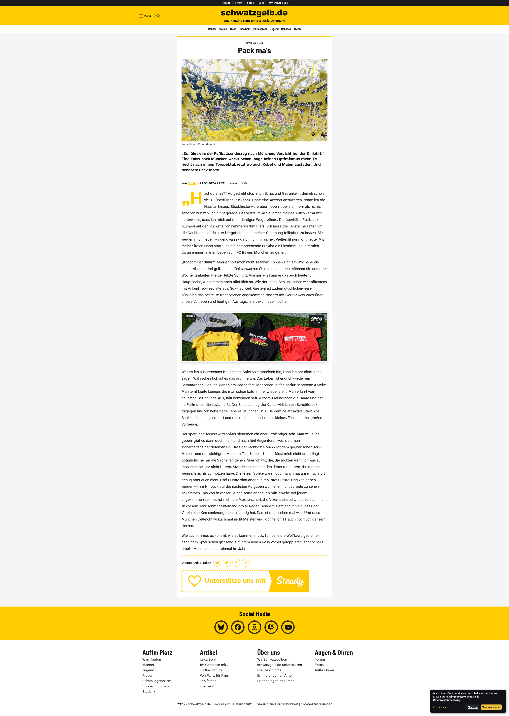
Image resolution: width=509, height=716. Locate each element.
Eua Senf (207, 686)
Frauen (223, 29)
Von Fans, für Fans (214, 675)
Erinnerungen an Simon (275, 681)
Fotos (250, 2)
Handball (286, 29)
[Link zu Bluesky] (221, 627)
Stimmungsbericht (156, 681)
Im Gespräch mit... (214, 665)
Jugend (274, 29)
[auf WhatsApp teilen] (246, 563)
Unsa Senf (245, 29)
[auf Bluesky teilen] (217, 563)
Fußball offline (211, 670)
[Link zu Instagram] (254, 627)
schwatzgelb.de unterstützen (279, 665)
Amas (232, 29)
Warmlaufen (151, 659)
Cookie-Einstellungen (316, 704)
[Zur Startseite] (254, 13)
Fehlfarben (208, 681)
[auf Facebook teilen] (236, 563)
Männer (212, 29)
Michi (192, 183)
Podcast (225, 2)
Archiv (297, 29)
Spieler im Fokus (155, 686)
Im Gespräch (260, 29)
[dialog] (468, 701)
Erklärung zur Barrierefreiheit (276, 704)
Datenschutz (242, 704)
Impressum (222, 704)
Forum (238, 2)
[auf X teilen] (227, 563)
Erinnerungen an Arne (274, 675)
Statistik (148, 691)
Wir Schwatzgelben (272, 659)
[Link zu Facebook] (238, 627)
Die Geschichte (269, 670)
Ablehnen (473, 707)
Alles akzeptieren (491, 707)
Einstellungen (440, 707)
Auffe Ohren (324, 670)
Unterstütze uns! (278, 2)
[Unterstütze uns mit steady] (255, 581)
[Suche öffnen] (157, 16)
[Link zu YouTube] (288, 627)
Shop (261, 2)
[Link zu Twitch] (271, 627)
